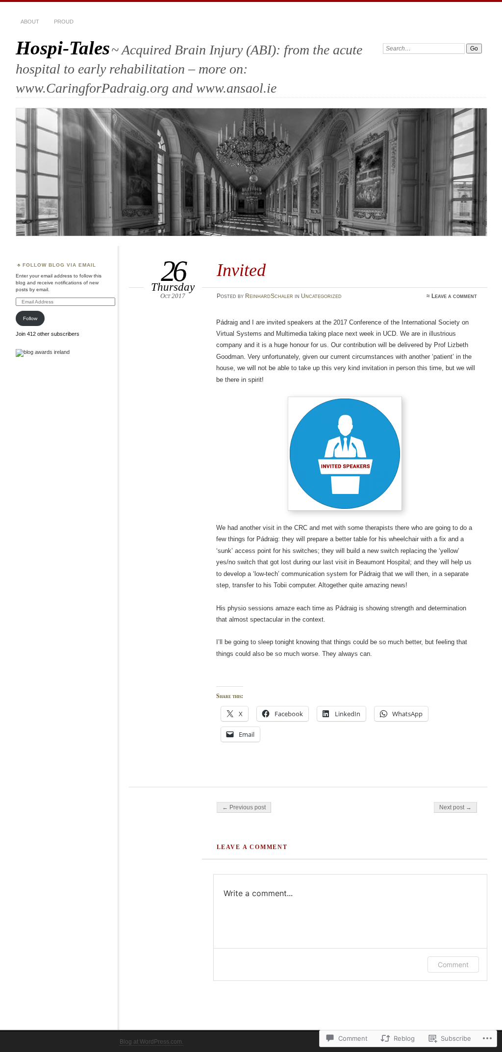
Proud (64, 22)
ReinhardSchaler (269, 296)
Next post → (455, 807)
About (30, 22)
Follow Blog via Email (59, 265)
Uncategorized (321, 296)
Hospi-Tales (63, 47)
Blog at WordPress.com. (151, 1041)
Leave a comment (454, 296)
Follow (30, 318)
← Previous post (244, 807)
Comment (453, 964)
